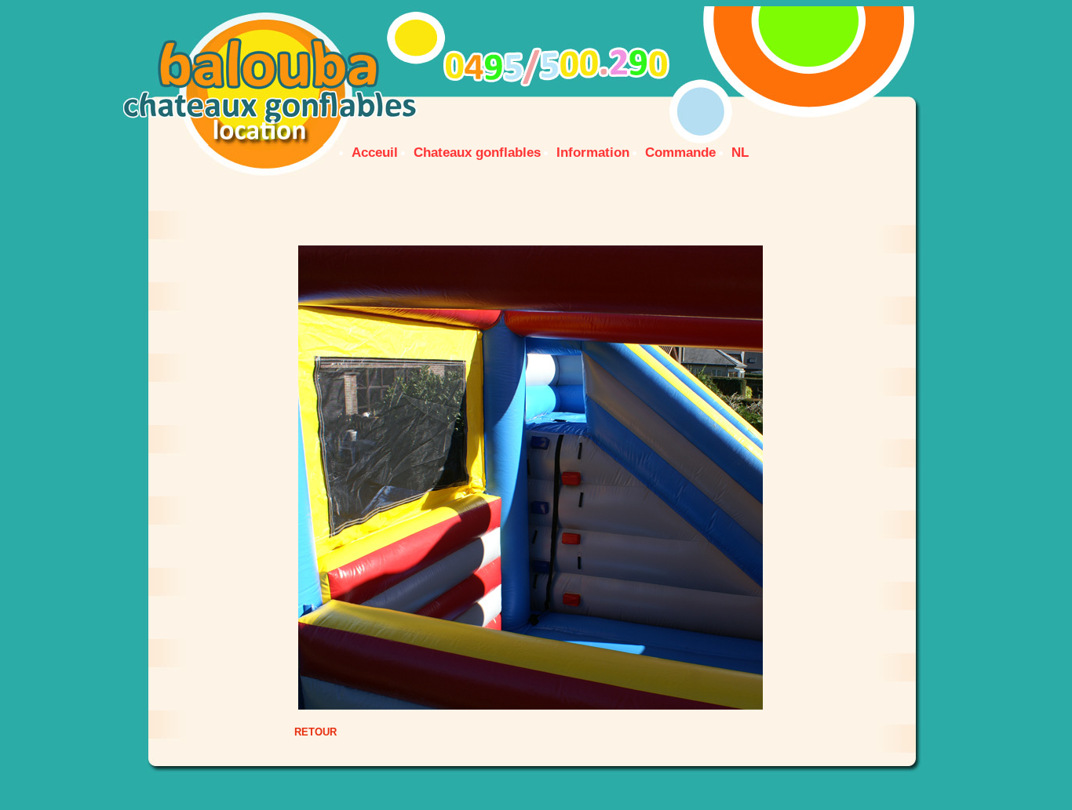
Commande (680, 152)
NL (740, 152)
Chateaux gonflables (477, 152)
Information (592, 152)
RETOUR (315, 732)
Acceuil (375, 152)
